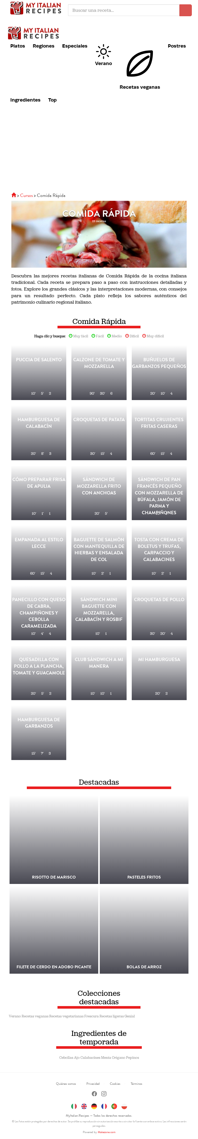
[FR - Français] (104, 1105)
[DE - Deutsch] (94, 1105)
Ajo (77, 1057)
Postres (177, 46)
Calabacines (90, 1057)
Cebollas (66, 1057)
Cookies (115, 1083)
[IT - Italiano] (74, 1105)
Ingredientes (25, 100)
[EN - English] (84, 1105)
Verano (103, 63)
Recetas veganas (140, 87)
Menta (106, 1057)
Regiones (43, 46)
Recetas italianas (37, 7)
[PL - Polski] (124, 1105)
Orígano (118, 1057)
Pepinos (132, 1057)
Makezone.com (107, 1132)
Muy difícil (155, 336)
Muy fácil (80, 336)
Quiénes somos (66, 1083)
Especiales (74, 46)
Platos (17, 46)
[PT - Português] (114, 1105)
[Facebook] (94, 1094)
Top (52, 100)
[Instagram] (103, 1094)
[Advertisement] (99, 151)
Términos (136, 1083)
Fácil (99, 336)
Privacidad (93, 1083)
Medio (116, 336)
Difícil (134, 336)
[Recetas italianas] (14, 195)
